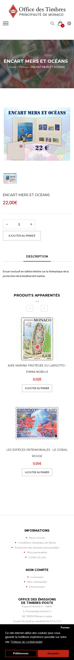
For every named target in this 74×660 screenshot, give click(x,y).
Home (12, 66)
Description (37, 256)
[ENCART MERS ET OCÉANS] (37, 134)
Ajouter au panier (37, 388)
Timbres (23, 66)
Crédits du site (37, 557)
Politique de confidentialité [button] (27, 641)
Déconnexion (37, 586)
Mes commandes (37, 581)
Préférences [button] (20, 653)
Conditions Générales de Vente (37, 542)
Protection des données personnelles (37, 547)
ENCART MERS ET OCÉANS (48, 66)
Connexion (37, 577)
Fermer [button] (65, 627)
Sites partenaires (37, 552)
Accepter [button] (53, 653)
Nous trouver (37, 537)
